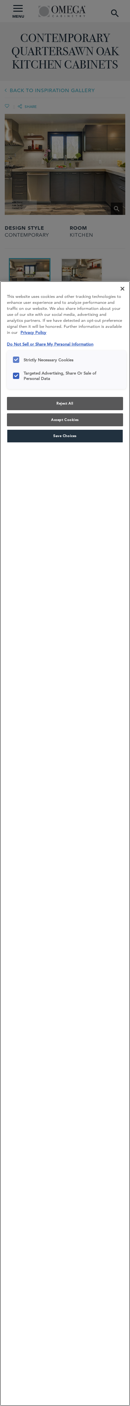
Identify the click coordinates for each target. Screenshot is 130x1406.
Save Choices (65, 436)
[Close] (122, 289)
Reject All (65, 403)
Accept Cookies (65, 419)
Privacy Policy (33, 332)
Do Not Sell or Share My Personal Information (50, 344)
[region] (65, 843)
